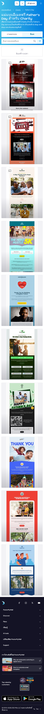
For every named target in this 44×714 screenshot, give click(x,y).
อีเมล (32, 34)
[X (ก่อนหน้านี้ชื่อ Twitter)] (32, 603)
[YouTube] (39, 603)
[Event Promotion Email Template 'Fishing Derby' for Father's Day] (22, 354)
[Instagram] (26, 603)
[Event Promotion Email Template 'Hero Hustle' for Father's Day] (22, 246)
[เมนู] (41, 3)
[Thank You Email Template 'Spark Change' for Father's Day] (22, 462)
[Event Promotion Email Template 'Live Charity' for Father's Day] (22, 138)
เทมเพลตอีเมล (6, 10)
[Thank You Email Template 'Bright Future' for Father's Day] (22, 300)
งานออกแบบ (12, 34)
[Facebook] (19, 603)
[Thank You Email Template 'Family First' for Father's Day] (22, 408)
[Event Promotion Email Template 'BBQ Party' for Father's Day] (22, 516)
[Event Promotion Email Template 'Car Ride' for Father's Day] (22, 84)
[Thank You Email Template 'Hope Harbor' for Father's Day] (22, 192)
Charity (18, 10)
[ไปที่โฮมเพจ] (2, 3)
